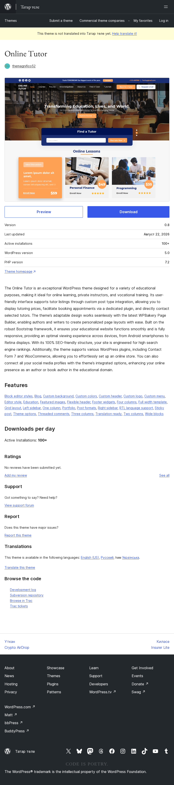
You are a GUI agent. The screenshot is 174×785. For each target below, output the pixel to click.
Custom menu (154, 396)
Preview (44, 212)
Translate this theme (20, 567)
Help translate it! (124, 33)
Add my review (16, 475)
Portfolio (68, 408)
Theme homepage (18, 271)
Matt (11, 715)
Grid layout (13, 408)
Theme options (24, 414)
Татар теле (25, 751)
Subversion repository (27, 595)
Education (30, 402)
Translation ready (108, 414)
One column (51, 408)
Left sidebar (32, 408)
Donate (140, 684)
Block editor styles (19, 396)
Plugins (52, 684)
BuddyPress (17, 731)
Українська (130, 557)
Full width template (152, 402)
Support (95, 676)
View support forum (19, 505)
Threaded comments (53, 414)
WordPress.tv (102, 692)
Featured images (52, 402)
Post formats (86, 408)
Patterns (54, 692)
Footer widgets (103, 402)
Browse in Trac (21, 600)
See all (164, 475)
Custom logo (133, 396)
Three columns (82, 414)
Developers (98, 684)
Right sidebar (108, 408)
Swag (138, 692)
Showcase (55, 668)
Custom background (58, 396)
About (9, 668)
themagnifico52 (24, 66)
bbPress (14, 723)
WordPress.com (20, 707)
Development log (23, 590)
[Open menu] (167, 7)
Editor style (13, 402)
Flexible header (78, 402)
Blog (37, 396)
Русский (107, 557)
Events (137, 676)
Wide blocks (154, 414)
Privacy (11, 692)
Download (129, 212)
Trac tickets (19, 606)
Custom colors (86, 396)
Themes (11, 20)
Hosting (11, 684)
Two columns (133, 414)
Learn (94, 668)
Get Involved (142, 668)
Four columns (127, 402)
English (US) (90, 557)
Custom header (110, 396)
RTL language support (136, 408)
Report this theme (18, 535)
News (9, 676)
